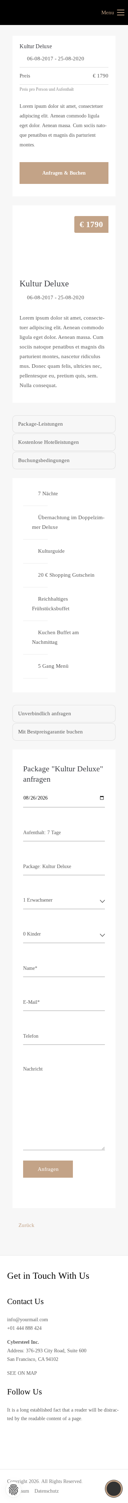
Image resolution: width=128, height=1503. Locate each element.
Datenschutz (46, 1491)
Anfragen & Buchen (64, 173)
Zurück (26, 1225)
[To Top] (114, 1488)
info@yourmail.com (27, 1319)
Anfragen (48, 1169)
